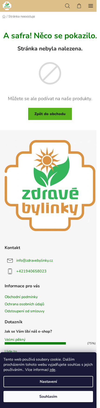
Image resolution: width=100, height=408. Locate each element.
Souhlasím (48, 396)
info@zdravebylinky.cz (34, 260)
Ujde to (11, 351)
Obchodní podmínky (21, 296)
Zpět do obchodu (50, 113)
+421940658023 (31, 271)
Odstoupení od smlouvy (24, 311)
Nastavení (48, 381)
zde (52, 369)
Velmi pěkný (15, 339)
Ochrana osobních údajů (24, 304)
